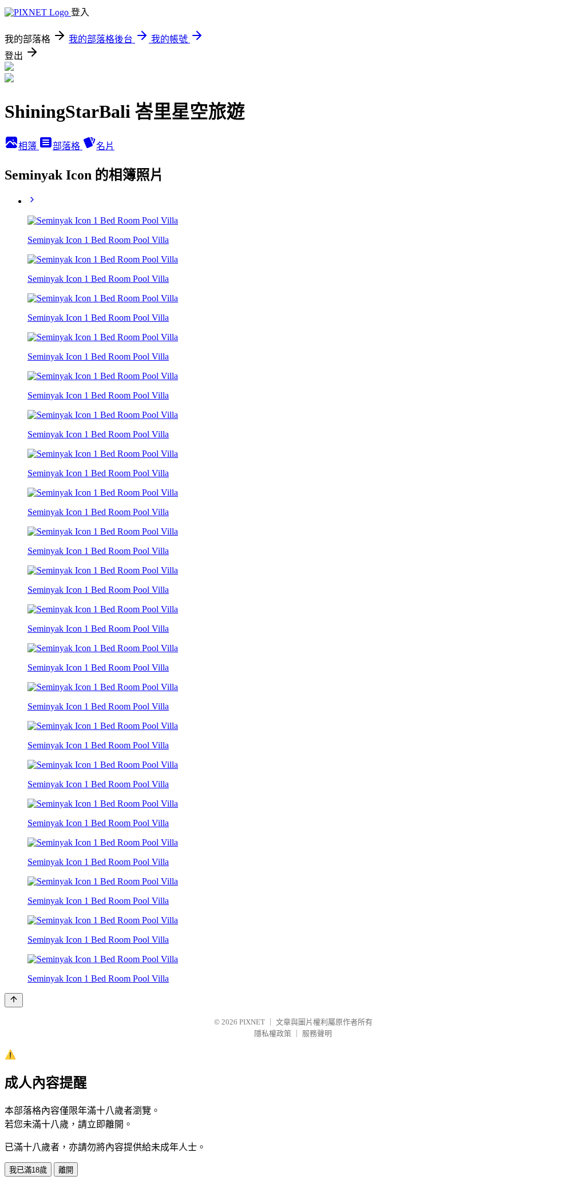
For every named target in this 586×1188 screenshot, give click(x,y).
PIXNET (252, 1022)
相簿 (28, 146)
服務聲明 (317, 1033)
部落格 (67, 146)
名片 (105, 146)
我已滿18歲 (28, 1170)
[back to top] (14, 1000)
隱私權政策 (272, 1033)
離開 (65, 1170)
